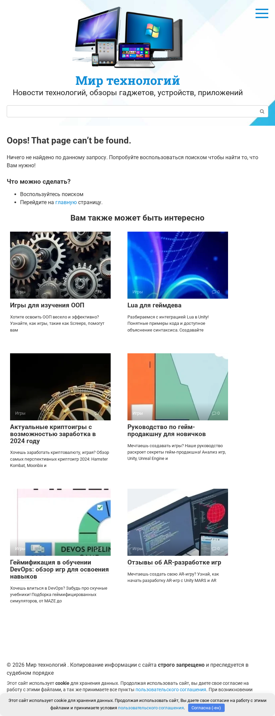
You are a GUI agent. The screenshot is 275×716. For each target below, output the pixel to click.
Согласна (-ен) (206, 707)
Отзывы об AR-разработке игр (174, 562)
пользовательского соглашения (170, 690)
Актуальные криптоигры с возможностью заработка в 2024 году (53, 434)
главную (66, 202)
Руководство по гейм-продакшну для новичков (166, 430)
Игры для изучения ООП (47, 305)
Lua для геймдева (154, 305)
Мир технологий (127, 80)
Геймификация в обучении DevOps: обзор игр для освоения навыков (59, 569)
